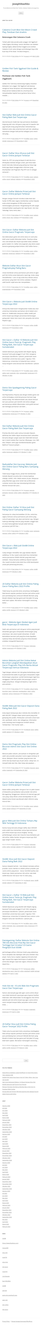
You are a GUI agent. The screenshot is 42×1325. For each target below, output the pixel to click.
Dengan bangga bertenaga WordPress (21, 1321)
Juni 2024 (5, 1167)
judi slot (4, 1290)
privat (8, 179)
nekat (29, 691)
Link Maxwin (6, 1276)
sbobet (4, 648)
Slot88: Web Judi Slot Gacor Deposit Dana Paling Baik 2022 (20, 707)
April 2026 (5, 1115)
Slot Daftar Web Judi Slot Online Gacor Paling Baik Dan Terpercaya (19, 116)
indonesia (32, 646)
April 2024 (5, 1172)
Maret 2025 (5, 1146)
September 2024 (7, 1160)
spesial (8, 808)
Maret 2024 (5, 1174)
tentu (26, 926)
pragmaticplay (6, 289)
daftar (27, 138)
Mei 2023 (5, 1198)
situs (12, 217)
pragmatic (5, 253)
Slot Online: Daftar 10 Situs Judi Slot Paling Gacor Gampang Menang (18, 508)
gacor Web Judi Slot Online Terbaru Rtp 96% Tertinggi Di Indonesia (19, 821)
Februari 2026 (6, 1120)
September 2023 (7, 1189)
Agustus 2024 (6, 1163)
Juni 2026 (5, 1110)
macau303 (5, 1248)
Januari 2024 (5, 1179)
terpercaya (10, 141)
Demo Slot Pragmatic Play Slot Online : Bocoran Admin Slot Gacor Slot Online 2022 (19, 746)
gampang (5, 493)
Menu (21, 13)
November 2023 (7, 1184)
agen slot (5, 1300)
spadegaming (6, 414)
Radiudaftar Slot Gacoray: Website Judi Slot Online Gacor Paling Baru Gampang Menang (20, 466)
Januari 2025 (5, 1151)
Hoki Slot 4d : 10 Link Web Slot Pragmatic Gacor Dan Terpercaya (20, 986)
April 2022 (5, 1222)
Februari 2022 (6, 1226)
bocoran (32, 768)
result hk (4, 1271)
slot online (5, 1305)
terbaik (4, 141)
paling (35, 287)
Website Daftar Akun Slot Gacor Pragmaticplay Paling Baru (16, 266)
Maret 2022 (5, 1224)
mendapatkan (23, 691)
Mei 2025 (5, 1141)
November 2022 (7, 1212)
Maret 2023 (5, 1203)
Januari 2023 (5, 1208)
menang (10, 493)
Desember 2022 (6, 1210)
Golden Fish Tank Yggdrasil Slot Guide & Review (20, 69)
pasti (7, 373)
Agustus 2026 (6, 1106)
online (35, 138)
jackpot (36, 177)
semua (11, 694)
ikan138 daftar (6, 1281)
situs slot (5, 1253)
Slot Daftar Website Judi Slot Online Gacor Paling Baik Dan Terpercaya (18, 427)
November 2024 (7, 1155)
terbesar (13, 179)
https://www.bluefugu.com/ (10, 1243)
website (18, 179)
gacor (27, 56)
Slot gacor (5, 1309)
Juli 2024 (4, 1165)
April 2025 (5, 1144)
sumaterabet (23, 373)
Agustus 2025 (6, 1134)
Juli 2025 (4, 1136)
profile (8, 610)
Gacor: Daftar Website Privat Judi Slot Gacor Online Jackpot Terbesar (19, 192)
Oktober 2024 (6, 1158)
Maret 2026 (5, 1118)
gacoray (32, 490)
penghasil (27, 971)
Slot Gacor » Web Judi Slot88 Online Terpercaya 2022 (18, 546)
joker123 (16, 971)
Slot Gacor (15, 923)
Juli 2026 (4, 1108)
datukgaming (6, 971)
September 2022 (7, 1217)
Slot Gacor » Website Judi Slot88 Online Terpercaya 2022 (19, 302)
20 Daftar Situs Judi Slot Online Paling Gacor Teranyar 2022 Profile (19, 1025)
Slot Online (15, 56)
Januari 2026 (5, 1122)
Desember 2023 (6, 1181)
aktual (32, 689)
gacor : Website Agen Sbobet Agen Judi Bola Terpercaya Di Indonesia (19, 623)
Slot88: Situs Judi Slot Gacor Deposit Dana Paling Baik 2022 (18, 860)
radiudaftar (25, 493)
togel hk (4, 1257)
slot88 (35, 325)
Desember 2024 (6, 1153)
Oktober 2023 (6, 1186)
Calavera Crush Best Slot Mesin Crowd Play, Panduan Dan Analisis (19, 30)
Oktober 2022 (6, 1215)
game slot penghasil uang (9, 1295)
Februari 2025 (6, 1148)
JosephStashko (21, 3)
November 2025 (7, 1127)
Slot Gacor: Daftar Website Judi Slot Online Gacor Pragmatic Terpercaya (18, 230)
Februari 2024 (6, 1177)
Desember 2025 (6, 1125)
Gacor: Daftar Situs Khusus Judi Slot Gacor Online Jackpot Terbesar (18, 154)
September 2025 (7, 1132)
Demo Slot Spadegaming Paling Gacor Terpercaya (19, 388)
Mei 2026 (5, 1113)
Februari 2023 (6, 1205)
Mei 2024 (5, 1170)
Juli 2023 (4, 1193)
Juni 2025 (5, 1139)
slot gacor (5, 1267)
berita (36, 689)
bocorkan (5, 691)
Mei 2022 (5, 1219)
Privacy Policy (6, 1321)
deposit (28, 729)
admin (28, 689)
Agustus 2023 (6, 1191)
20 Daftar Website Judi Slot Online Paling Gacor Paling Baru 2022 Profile (20, 585)
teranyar (13, 610)
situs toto (5, 1262)
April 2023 (5, 1200)
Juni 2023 (5, 1196)
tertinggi (13, 847)
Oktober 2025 (6, 1129)
